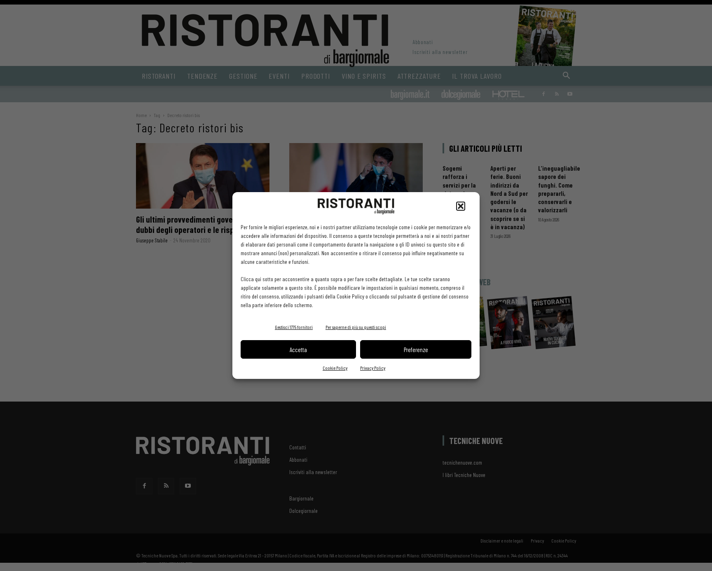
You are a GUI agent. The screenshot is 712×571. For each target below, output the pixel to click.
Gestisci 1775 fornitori (294, 327)
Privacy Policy (372, 368)
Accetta (298, 349)
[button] (461, 206)
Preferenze (416, 349)
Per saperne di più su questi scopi (356, 327)
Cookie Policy (335, 368)
